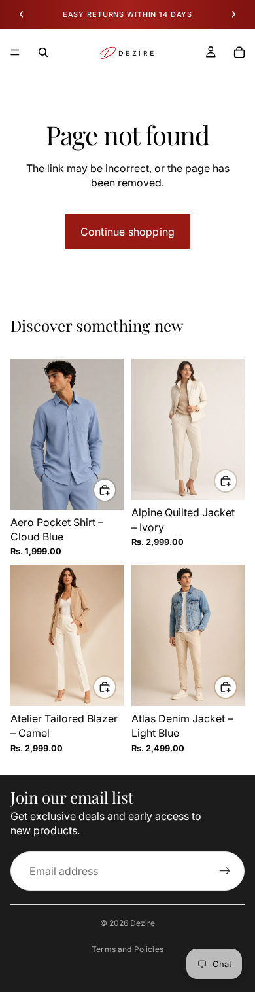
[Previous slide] (21, 14)
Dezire (142, 923)
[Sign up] (225, 871)
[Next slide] (233, 14)
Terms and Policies (127, 949)
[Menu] (15, 52)
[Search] (43, 52)
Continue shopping (127, 231)
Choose (115, 490)
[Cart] (239, 52)
